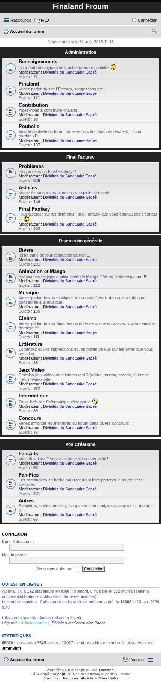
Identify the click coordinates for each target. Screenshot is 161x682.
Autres (26, 500)
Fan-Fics (29, 475)
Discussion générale (81, 241)
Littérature (30, 344)
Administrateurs (35, 623)
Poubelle (29, 126)
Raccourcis (20, 20)
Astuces (28, 187)
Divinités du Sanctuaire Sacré (70, 72)
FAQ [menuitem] (45, 20)
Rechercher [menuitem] (154, 32)
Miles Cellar (108, 678)
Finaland (29, 84)
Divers (26, 250)
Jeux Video (32, 370)
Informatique (33, 396)
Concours (30, 418)
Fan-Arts (28, 453)
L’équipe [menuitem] (136, 659)
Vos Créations (80, 444)
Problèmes (31, 166)
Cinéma (27, 318)
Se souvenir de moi (55, 568)
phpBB (63, 674)
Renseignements (38, 61)
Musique (29, 292)
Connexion (14, 534)
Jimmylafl (11, 648)
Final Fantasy (80, 157)
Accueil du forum (27, 659)
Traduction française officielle (68, 678)
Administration (80, 52)
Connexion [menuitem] (147, 20)
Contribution (33, 105)
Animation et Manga (42, 271)
